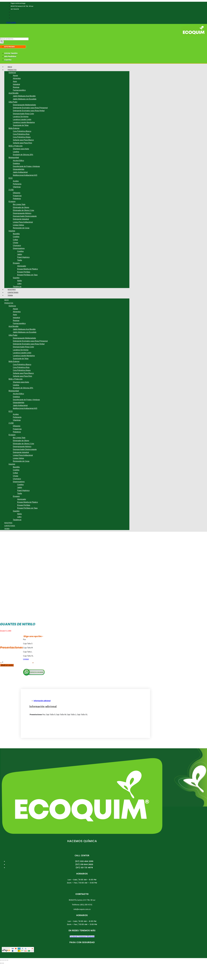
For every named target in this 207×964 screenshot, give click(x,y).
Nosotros (12, 289)
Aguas (15, 75)
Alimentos (17, 78)
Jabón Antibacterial (20, 172)
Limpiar (26, 659)
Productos (12, 70)
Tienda (10, 295)
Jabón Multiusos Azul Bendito (24, 96)
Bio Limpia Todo (19, 204)
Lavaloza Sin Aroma (20, 116)
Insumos (12, 231)
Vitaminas (17, 187)
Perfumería (17, 184)
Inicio (10, 67)
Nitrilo (19, 281)
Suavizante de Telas (20, 125)
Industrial (16, 84)
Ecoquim (12, 201)
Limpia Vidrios (18, 225)
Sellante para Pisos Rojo (22, 143)
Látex (19, 283)
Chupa (15, 243)
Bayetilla (16, 234)
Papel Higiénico (23, 257)
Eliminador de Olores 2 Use (23, 210)
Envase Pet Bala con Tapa (27, 275)
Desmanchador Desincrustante (25, 216)
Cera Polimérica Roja (21, 134)
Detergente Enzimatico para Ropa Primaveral (30, 108)
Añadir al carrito (7, 665)
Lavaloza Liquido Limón (22, 119)
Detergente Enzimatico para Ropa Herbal (29, 111)
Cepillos (16, 237)
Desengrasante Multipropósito (24, 105)
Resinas (16, 87)
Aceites (16, 181)
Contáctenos (13, 292)
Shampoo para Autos (21, 149)
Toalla (19, 260)
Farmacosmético (19, 90)
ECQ (10, 178)
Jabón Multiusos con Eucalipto (24, 99)
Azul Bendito (13, 93)
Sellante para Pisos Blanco (23, 140)
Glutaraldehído (18, 169)
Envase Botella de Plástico (27, 269)
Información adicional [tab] (42, 701)
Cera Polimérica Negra (22, 137)
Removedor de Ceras (21, 228)
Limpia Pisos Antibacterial (23, 222)
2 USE (11, 190)
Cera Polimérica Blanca (22, 131)
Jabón (19, 254)
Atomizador (21, 266)
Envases (16, 263)
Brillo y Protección (16, 146)
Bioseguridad (14, 157)
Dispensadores (19, 248)
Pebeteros (17, 199)
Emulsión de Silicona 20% (23, 155)
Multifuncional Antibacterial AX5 (25, 175)
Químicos (12, 73)
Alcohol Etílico (18, 160)
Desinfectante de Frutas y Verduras (26, 166)
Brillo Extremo (14, 128)
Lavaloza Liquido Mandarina (24, 122)
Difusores (16, 193)
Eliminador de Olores (21, 207)
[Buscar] (2, 42)
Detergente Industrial (21, 219)
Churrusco (17, 245)
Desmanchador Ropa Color (23, 114)
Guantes (16, 278)
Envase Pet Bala (23, 272)
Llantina (16, 152)
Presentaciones (11, 647)
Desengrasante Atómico (22, 213)
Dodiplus (16, 163)
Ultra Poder (13, 102)
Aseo (15, 81)
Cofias (15, 240)
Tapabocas (17, 286)
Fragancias (17, 196)
